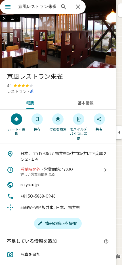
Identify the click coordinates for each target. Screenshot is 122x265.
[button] (58, 254)
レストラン (17, 91)
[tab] (29, 102)
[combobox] (37, 6)
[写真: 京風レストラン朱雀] (58, 34)
